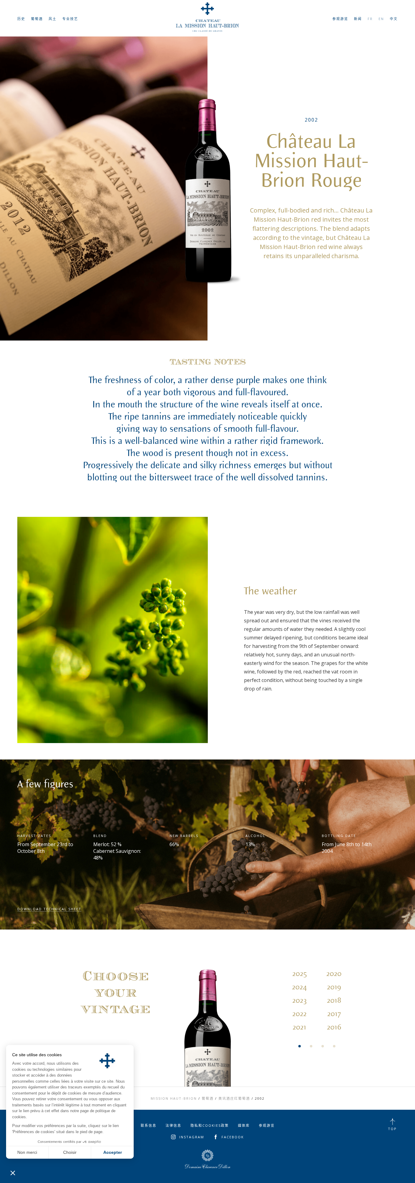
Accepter (112, 1152)
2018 (334, 1000)
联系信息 (148, 1125)
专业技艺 (70, 18)
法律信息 (173, 1125)
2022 (299, 1014)
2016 (334, 1027)
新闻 (358, 18)
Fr (370, 18)
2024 (299, 987)
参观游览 (340, 18)
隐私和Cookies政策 (209, 1125)
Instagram (191, 1137)
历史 (21, 18)
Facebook (232, 1137)
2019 (334, 987)
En (381, 18)
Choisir (70, 1152)
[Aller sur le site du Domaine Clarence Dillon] (207, 1159)
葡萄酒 (37, 18)
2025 (299, 973)
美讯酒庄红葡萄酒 (234, 1098)
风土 (53, 18)
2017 (334, 1014)
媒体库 (244, 1125)
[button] (12, 1172)
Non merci (27, 1152)
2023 (299, 1000)
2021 (299, 1027)
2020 (333, 973)
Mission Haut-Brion (174, 1098)
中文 (394, 18)
